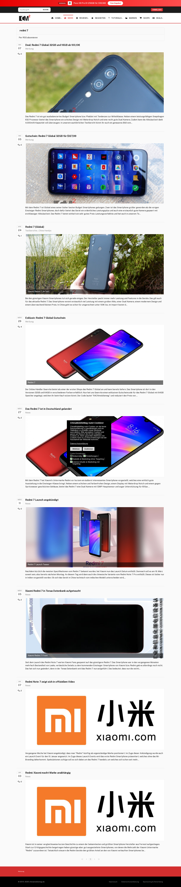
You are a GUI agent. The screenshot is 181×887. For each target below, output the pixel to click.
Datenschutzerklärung (130, 882)
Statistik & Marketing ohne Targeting (88, 459)
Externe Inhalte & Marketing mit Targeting (85, 463)
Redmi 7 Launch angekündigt (41, 499)
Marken (133, 18)
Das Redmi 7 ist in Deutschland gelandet (48, 408)
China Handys (45, 230)
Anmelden (157, 10)
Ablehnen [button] (76, 449)
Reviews (83, 18)
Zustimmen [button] (88, 449)
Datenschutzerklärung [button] (79, 444)
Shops (146, 18)
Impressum (113, 882)
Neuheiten (100, 18)
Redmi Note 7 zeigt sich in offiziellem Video (50, 681)
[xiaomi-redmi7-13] (94, 82)
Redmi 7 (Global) (34, 226)
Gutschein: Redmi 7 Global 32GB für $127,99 (50, 136)
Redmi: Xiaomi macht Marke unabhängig (48, 772)
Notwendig (77, 456)
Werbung (29, 49)
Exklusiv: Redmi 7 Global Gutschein (45, 317)
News (70, 18)
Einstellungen (92, 456)
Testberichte (31, 230)
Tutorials (116, 18)
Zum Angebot (115, 3)
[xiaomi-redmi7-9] (94, 173)
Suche (46, 10)
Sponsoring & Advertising (153, 882)
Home (57, 18)
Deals (159, 18)
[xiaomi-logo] (94, 719)
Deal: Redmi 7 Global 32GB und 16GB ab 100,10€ (52, 45)
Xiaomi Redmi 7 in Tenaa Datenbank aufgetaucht (53, 590)
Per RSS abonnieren (28, 37)
